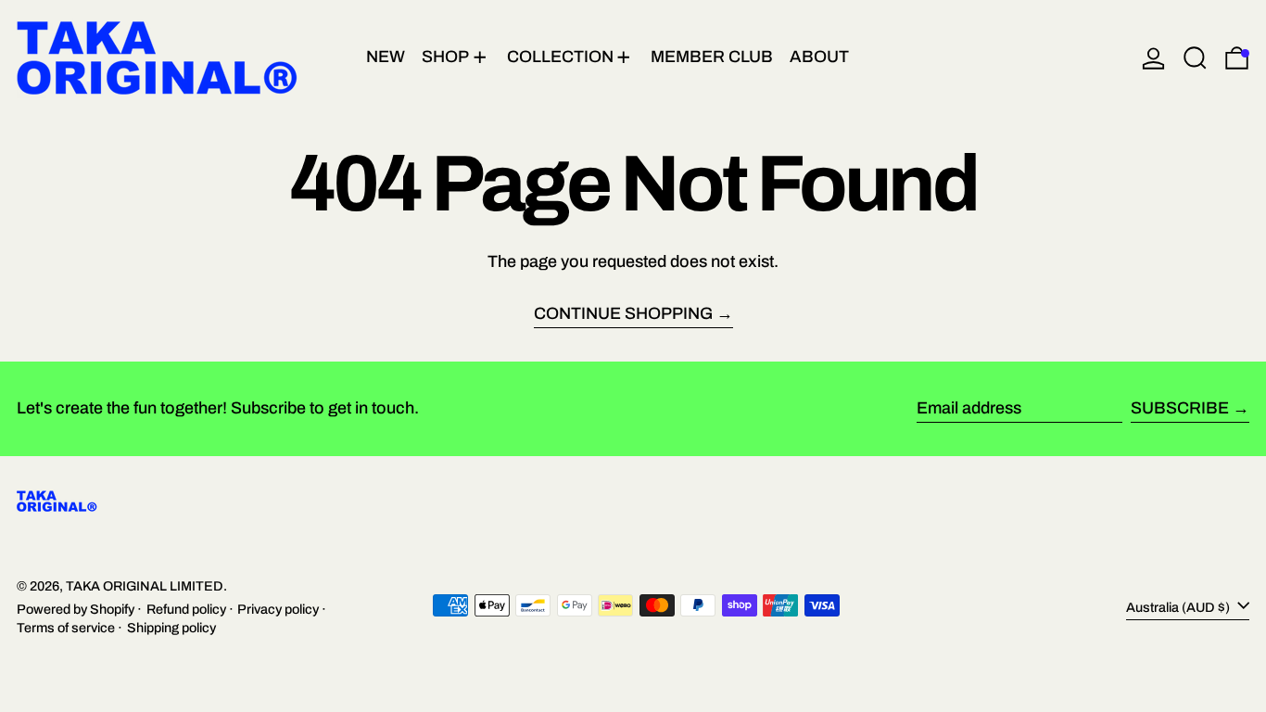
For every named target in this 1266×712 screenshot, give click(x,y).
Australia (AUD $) (1179, 607)
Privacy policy (278, 609)
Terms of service (66, 627)
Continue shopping (623, 314)
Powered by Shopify (75, 609)
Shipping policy (171, 627)
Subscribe (1180, 408)
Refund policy (186, 609)
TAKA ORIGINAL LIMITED (144, 585)
